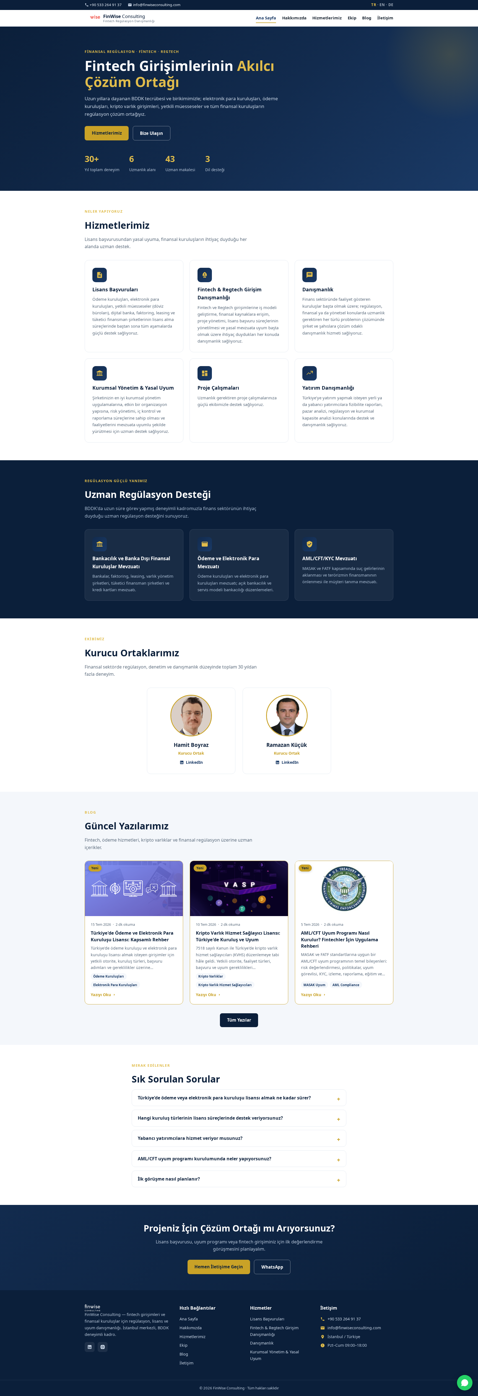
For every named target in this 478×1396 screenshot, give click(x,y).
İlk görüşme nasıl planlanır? (169, 1179)
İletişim (385, 17)
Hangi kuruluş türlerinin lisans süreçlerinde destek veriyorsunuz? (210, 1118)
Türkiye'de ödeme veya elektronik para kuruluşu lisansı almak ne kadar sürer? (224, 1098)
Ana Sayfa (266, 17)
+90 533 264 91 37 (106, 4)
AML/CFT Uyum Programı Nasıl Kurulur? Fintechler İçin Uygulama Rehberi (339, 939)
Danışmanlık (262, 1343)
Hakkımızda (294, 17)
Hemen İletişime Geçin (218, 1266)
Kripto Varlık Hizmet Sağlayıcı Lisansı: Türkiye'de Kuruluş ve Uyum (238, 936)
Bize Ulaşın (151, 133)
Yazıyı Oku (101, 994)
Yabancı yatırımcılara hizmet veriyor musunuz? (190, 1138)
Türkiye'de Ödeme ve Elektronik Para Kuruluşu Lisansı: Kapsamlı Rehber (132, 936)
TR (373, 4)
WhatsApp (272, 1267)
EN (382, 4)
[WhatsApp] (464, 1382)
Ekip (352, 17)
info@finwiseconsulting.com (156, 4)
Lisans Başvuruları (267, 1319)
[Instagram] (103, 1347)
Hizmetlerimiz (327, 17)
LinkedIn (194, 762)
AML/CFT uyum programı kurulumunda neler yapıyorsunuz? (204, 1159)
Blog (366, 17)
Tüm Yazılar (239, 1020)
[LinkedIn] (90, 1347)
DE (390, 4)
